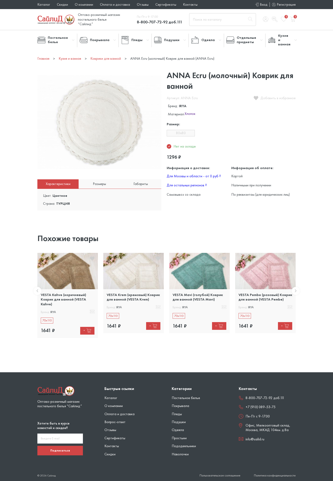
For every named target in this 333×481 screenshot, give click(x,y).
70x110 (47, 320)
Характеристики (58, 183)
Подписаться (60, 450)
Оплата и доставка (115, 4)
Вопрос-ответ (114, 421)
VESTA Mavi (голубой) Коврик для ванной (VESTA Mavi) (198, 297)
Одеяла (178, 429)
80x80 (181, 133)
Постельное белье (186, 397)
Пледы (177, 414)
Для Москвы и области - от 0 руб (194, 176)
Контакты (190, 4)
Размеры (99, 183)
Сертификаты (165, 4)
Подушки (179, 421)
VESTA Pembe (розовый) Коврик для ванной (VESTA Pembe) (265, 297)
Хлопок (190, 114)
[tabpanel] (67, 295)
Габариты (140, 183)
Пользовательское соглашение (220, 475)
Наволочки (180, 454)
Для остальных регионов (187, 185)
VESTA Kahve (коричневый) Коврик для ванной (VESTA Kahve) (63, 299)
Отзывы (143, 4)
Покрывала (180, 405)
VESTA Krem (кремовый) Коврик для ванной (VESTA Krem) (133, 297)
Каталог (43, 4)
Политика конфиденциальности (275, 475)
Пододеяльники (184, 446)
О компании (84, 4)
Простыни (179, 438)
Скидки (62, 4)
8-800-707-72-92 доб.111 (159, 22)
